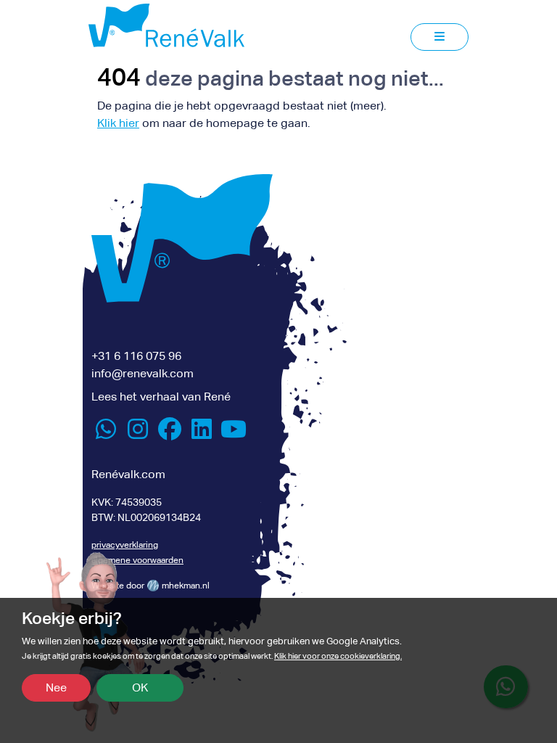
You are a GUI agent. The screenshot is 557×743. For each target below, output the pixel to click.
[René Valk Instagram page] (137, 433)
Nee (56, 687)
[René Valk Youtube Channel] (233, 433)
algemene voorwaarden (137, 560)
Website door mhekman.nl (150, 585)
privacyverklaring (124, 545)
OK (140, 687)
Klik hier (118, 123)
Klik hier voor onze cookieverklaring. (338, 656)
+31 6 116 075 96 (136, 356)
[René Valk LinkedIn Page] (201, 433)
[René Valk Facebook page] (169, 433)
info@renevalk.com (142, 373)
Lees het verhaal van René (161, 396)
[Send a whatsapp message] (105, 433)
